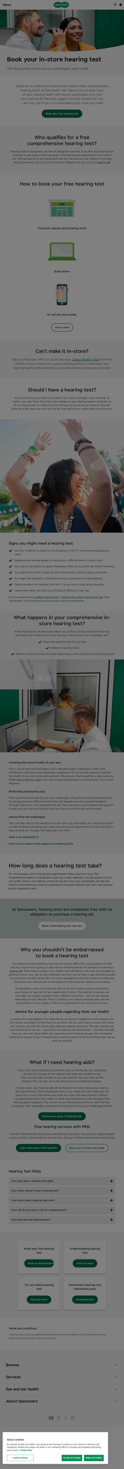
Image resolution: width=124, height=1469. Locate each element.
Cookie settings (20, 1458)
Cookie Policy (26, 1450)
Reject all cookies (94, 1458)
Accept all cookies (71, 1458)
